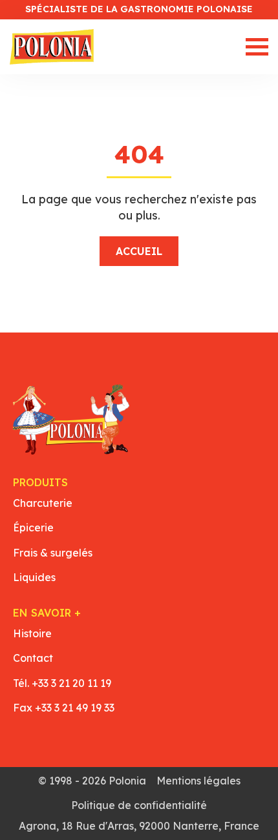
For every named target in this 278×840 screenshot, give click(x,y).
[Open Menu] (257, 47)
